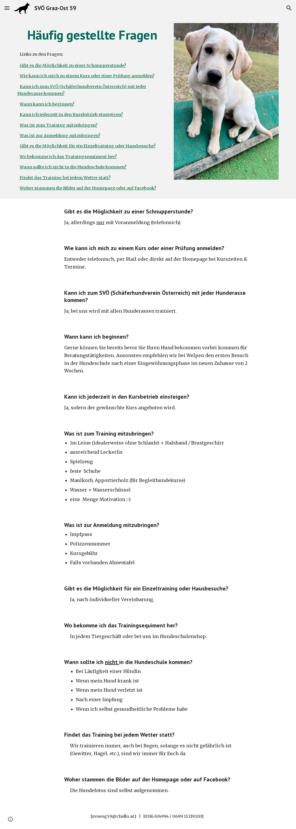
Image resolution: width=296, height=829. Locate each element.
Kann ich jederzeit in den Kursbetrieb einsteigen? (71, 114)
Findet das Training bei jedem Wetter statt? (65, 177)
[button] (7, 8)
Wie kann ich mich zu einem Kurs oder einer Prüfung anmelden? (87, 75)
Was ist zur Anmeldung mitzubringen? (60, 135)
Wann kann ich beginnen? (47, 104)
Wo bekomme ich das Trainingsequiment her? (68, 156)
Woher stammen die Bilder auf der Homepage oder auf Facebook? (88, 188)
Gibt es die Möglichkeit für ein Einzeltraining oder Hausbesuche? (88, 146)
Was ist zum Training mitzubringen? (58, 125)
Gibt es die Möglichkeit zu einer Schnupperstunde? (73, 65)
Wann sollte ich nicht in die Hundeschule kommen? (73, 167)
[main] (92, 35)
